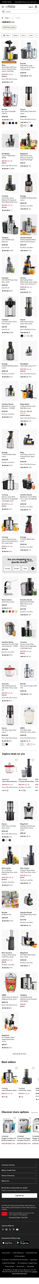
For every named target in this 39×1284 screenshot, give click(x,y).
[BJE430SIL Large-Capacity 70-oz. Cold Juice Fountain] (28, 50)
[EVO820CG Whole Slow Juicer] (28, 183)
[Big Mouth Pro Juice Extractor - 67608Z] (10, 391)
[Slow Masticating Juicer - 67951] (28, 899)
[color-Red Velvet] (3, 123)
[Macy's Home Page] (10, 6)
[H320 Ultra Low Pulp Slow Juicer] (10, 811)
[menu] (3, 7)
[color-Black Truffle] (10, 123)
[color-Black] (22, 424)
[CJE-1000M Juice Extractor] (10, 224)
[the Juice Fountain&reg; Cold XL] (10, 96)
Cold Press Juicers (9, 27)
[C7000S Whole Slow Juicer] (10, 439)
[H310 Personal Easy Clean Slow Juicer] (28, 306)
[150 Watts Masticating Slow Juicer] (28, 940)
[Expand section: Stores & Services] (19, 1175)
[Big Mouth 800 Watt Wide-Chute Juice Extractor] (28, 587)
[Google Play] (23, 1243)
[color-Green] (6, 611)
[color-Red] (10, 611)
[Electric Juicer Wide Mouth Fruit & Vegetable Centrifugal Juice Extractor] (10, 481)
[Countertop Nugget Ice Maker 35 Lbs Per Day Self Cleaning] (24, 1126)
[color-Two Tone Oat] (22, 125)
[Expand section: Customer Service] (19, 1165)
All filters (30, 561)
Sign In (31, 7)
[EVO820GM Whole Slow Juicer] (10, 351)
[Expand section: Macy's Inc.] (19, 1181)
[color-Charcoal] (22, 336)
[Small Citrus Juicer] (10, 587)
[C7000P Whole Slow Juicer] (28, 524)
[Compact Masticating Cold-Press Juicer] (10, 940)
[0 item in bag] (36, 6)
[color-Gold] (16, 611)
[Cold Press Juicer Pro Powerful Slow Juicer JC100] (28, 439)
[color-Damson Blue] (13, 123)
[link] (10, 73)
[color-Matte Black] (31, 125)
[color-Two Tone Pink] (25, 125)
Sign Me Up (19, 1195)
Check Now (24, 1217)
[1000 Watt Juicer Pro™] (28, 351)
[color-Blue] (31, 744)
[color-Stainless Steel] (25, 424)
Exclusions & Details (14, 1217)
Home (7, 18)
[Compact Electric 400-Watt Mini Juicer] (28, 391)
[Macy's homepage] (3, 18)
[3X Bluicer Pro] (10, 899)
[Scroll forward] (32, 568)
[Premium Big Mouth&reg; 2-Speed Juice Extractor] (28, 224)
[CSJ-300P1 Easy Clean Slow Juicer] (10, 265)
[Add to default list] (16, 760)
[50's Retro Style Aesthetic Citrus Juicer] (28, 715)
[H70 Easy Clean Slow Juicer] (10, 715)
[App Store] (8, 1243)
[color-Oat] (31, 336)
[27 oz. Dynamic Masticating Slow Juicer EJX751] (10, 855)
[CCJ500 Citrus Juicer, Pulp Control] (10, 306)
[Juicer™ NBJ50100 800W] (10, 140)
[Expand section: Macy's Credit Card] (19, 1170)
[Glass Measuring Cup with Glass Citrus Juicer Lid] (10, 671)
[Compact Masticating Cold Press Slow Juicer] (26, 768)
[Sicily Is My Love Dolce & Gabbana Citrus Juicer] (10, 982)
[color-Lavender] (28, 336)
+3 (34, 744)
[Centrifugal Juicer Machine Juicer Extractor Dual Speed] (28, 982)
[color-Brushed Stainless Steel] (6, 123)
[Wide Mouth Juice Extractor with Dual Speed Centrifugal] (28, 140)
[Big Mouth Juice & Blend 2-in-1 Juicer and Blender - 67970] (28, 481)
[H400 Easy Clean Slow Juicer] (28, 96)
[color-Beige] (22, 744)
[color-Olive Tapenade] (16, 123)
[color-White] (28, 125)
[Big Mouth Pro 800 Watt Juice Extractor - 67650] (10, 629)
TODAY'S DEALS (7, 2)
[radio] (3, 123)
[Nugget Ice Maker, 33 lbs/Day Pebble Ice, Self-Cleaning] (9, 1126)
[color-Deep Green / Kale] (10, 840)
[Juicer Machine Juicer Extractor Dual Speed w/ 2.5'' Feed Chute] (10, 524)
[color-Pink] (13, 611)
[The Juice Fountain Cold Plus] (28, 671)
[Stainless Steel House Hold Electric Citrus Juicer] (28, 811)
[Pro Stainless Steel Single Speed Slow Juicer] (10, 1022)
